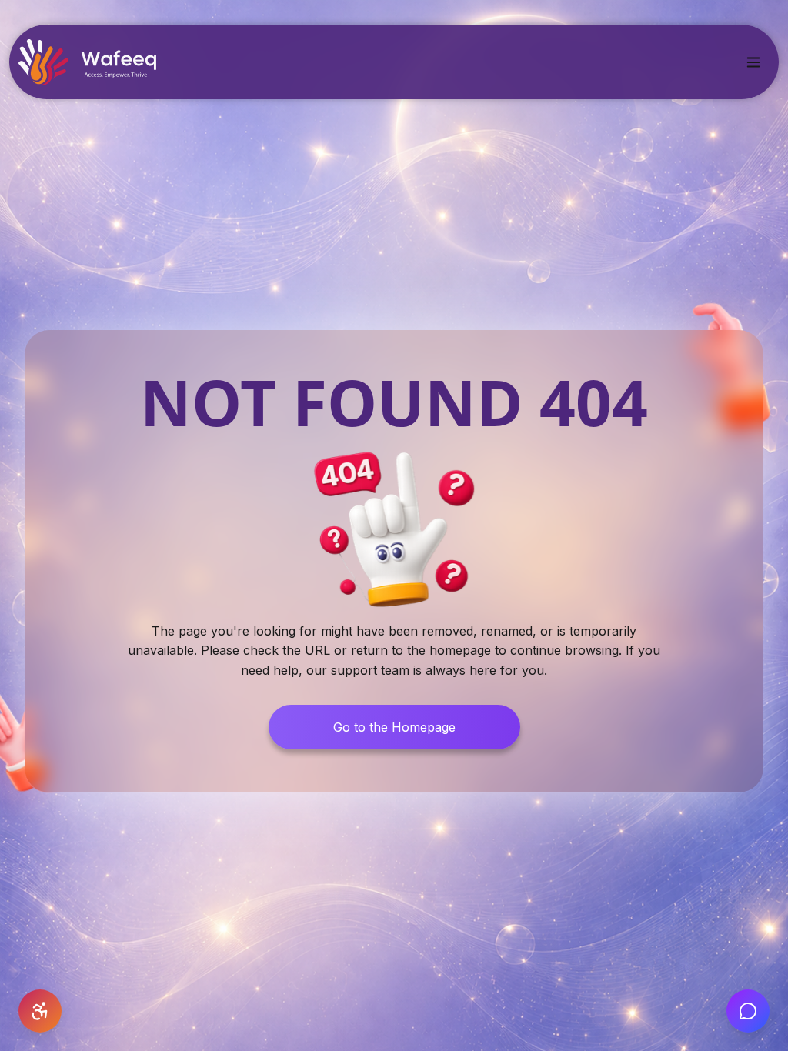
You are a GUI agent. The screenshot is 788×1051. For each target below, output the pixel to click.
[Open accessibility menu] (40, 1011)
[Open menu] (753, 62)
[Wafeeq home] (87, 62)
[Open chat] (748, 1011)
